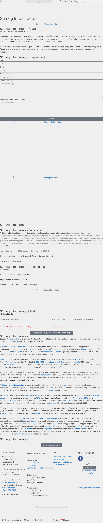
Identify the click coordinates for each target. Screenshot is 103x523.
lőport (33, 421)
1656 (37, 362)
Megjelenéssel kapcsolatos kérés (12, 99)
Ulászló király (65, 400)
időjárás (54, 426)
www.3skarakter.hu (10, 494)
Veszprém (18, 352)
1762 (73, 359)
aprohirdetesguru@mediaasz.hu (15, 482)
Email (2, 67)
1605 (81, 359)
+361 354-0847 (8, 488)
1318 (31, 349)
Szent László (11, 362)
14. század (81, 395)
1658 (42, 362)
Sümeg (52, 403)
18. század (88, 365)
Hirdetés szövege (6, 81)
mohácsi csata (86, 349)
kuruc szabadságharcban (49, 418)
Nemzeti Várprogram (22, 434)
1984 (98, 388)
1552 (84, 408)
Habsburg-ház (7, 413)
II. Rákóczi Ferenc (23, 418)
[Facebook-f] (80, 458)
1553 (30, 359)
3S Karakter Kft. (8, 453)
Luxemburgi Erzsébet (10, 400)
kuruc (63, 385)
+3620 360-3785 (9, 490)
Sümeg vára (47, 352)
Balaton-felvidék (46, 390)
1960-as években (25, 429)
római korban (14, 339)
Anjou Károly (78, 398)
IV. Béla (23, 347)
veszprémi (30, 395)
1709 (96, 421)
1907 (52, 388)
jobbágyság (45, 375)
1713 (10, 388)
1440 (86, 398)
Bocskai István (40, 413)
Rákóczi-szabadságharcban (13, 385)
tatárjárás (12, 347)
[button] (39, 1)
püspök (77, 362)
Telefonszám (4, 74)
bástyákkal (11, 365)
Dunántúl (57, 352)
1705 (77, 418)
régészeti (48, 429)
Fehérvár (8, 352)
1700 (2, 372)
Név (1, 60)
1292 (12, 349)
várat (4, 347)
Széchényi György (57, 362)
